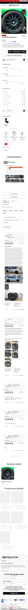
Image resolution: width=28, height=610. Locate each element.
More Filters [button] (7, 227)
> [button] (18, 456)
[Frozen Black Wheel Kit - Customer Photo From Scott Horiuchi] (7, 176)
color (10, 210)
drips (4, 213)
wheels (5, 210)
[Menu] (2, 5)
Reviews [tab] (5, 200)
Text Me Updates (7, 581)
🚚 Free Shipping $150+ (14, 2)
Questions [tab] (13, 200)
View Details (6, 139)
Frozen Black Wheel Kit (6, 481)
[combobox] (5, 583)
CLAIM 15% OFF (14, 593)
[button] (23, 5)
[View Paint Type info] (7, 91)
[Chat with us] (4, 5)
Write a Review (14, 193)
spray (21, 210)
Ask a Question (14, 197)
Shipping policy (4, 608)
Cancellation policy (21, 608)
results (16, 210)
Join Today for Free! (5, 570)
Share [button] (7, 309)
